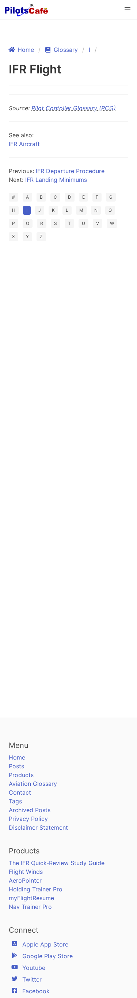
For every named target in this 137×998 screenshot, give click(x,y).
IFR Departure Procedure (70, 171)
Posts (16, 766)
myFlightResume (31, 898)
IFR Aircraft (24, 144)
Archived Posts (29, 810)
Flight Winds (26, 871)
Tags (15, 801)
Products (21, 775)
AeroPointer (25, 880)
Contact (20, 792)
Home (17, 757)
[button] (127, 9)
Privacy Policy (28, 818)
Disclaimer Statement (38, 827)
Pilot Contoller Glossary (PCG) (73, 108)
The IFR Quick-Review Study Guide (56, 863)
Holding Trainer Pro (35, 889)
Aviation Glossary (33, 783)
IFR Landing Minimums (56, 179)
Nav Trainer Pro (30, 906)
